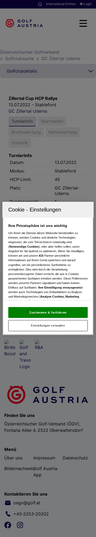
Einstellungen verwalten (48, 325)
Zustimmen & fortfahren (48, 312)
